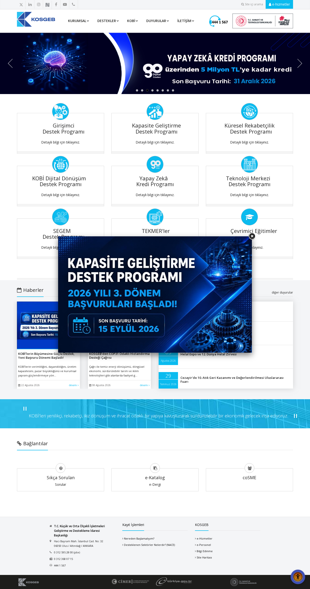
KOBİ (131, 20)
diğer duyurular (282, 292)
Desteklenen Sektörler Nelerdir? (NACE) (149, 545)
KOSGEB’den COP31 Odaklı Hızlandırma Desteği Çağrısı (119, 355)
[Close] (252, 236)
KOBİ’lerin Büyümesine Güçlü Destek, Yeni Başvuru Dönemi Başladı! (46, 355)
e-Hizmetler (204, 538)
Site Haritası (204, 557)
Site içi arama (254, 4)
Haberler (33, 290)
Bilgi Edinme (205, 551)
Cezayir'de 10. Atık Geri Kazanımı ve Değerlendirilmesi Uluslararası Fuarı (232, 379)
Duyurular (156, 20)
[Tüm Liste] (84, 4)
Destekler (106, 20)
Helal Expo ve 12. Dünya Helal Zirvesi (208, 354)
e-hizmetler (280, 4)
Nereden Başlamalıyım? (139, 538)
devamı (73, 385)
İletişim (184, 20)
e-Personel (204, 545)
